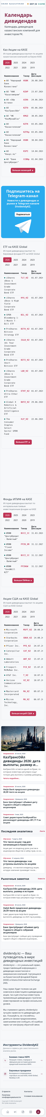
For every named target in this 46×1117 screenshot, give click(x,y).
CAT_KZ (27, 651)
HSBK (25, 80)
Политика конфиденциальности (11, 1096)
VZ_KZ (26, 680)
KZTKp (26, 132)
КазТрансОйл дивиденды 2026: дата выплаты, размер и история (21, 761)
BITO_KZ (25, 329)
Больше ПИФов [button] (22, 580)
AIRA (25, 100)
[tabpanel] (23, 119)
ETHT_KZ (25, 391)
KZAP (25, 91)
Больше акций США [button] (22, 713)
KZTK (25, 124)
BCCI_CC (25, 533)
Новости (41, 879)
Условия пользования (33, 1096)
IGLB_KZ (25, 340)
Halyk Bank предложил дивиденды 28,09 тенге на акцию (21, 790)
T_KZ (25, 675)
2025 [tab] (15, 62)
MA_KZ (26, 691)
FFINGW (24, 566)
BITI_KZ (25, 360)
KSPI (25, 151)
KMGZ (25, 116)
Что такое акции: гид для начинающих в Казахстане (17, 843)
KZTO (25, 108)
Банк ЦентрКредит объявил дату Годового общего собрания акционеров (20, 805)
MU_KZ (26, 699)
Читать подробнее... (11, 778)
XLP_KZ (24, 419)
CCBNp (26, 159)
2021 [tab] (15, 67)
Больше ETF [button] (22, 442)
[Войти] (38, 1111)
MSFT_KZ (27, 630)
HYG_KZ (24, 298)
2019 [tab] (32, 67)
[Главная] (7, 1111)
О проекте (6, 1091)
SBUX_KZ (27, 638)
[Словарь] (30, 1111)
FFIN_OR (25, 544)
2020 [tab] (24, 67)
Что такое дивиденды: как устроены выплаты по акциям (19, 862)
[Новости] (15, 1111)
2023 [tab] (32, 62)
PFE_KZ (27, 646)
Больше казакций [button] (22, 170)
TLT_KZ (24, 278)
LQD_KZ (24, 371)
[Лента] (22, 1111)
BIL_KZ (24, 315)
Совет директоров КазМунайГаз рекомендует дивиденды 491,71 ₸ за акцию (22, 820)
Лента (42, 831)
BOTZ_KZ (25, 402)
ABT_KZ (27, 659)
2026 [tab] (7, 62)
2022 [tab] (7, 67)
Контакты (28, 1091)
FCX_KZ (27, 667)
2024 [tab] (24, 62)
